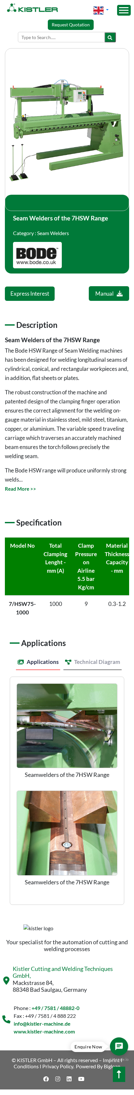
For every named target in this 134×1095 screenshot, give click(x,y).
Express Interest (29, 293)
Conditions (26, 1066)
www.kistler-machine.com (44, 1031)
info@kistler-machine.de (42, 1023)
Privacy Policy (57, 1066)
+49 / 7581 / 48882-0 (55, 1008)
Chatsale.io (118, 1059)
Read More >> (20, 489)
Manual (104, 293)
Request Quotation (71, 24)
